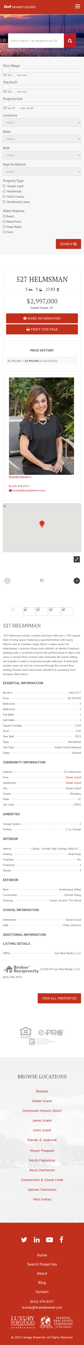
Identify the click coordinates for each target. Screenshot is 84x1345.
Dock (9, 232)
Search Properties (42, 1264)
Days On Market (14, 164)
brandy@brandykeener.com (28, 490)
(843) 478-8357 (42, 1301)
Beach (10, 216)
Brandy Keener (19, 477)
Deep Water (14, 227)
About (42, 1273)
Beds (6, 148)
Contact (42, 1291)
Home (42, 1255)
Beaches (42, 1091)
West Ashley (42, 1199)
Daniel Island (73, 777)
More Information (43, 318)
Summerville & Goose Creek (42, 1180)
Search (66, 244)
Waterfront (13, 221)
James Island (42, 1120)
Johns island (42, 1130)
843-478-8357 (20, 486)
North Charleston (42, 1160)
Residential (13, 191)
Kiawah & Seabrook (42, 1140)
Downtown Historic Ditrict (42, 1110)
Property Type (13, 181)
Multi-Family (15, 196)
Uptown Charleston (42, 1189)
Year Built (10, 82)
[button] (42, 524)
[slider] (6, 70)
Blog (42, 1282)
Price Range (11, 65)
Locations (10, 115)
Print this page (44, 329)
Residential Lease (18, 202)
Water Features (13, 211)
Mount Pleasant (42, 1150)
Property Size (12, 99)
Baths (7, 132)
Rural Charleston (42, 1170)
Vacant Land (14, 186)
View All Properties (59, 998)
